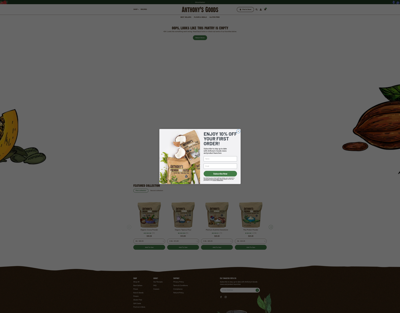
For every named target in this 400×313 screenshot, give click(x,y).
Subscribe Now (220, 173)
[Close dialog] (238, 131)
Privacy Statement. (217, 180)
